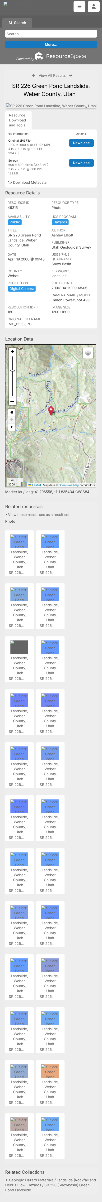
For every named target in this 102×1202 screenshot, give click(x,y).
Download (81, 143)
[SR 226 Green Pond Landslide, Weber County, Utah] (51, 105)
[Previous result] (33, 75)
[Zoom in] (12, 351)
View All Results (52, 75)
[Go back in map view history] (11, 427)
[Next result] (70, 75)
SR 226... (17, 572)
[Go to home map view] (11, 412)
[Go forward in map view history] (11, 419)
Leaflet (36, 485)
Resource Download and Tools (17, 120)
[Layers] (88, 352)
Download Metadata (29, 182)
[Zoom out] (12, 401)
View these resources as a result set (38, 514)
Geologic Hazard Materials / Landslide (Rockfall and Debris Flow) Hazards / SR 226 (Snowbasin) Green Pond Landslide (50, 1185)
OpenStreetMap (69, 485)
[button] (51, 411)
